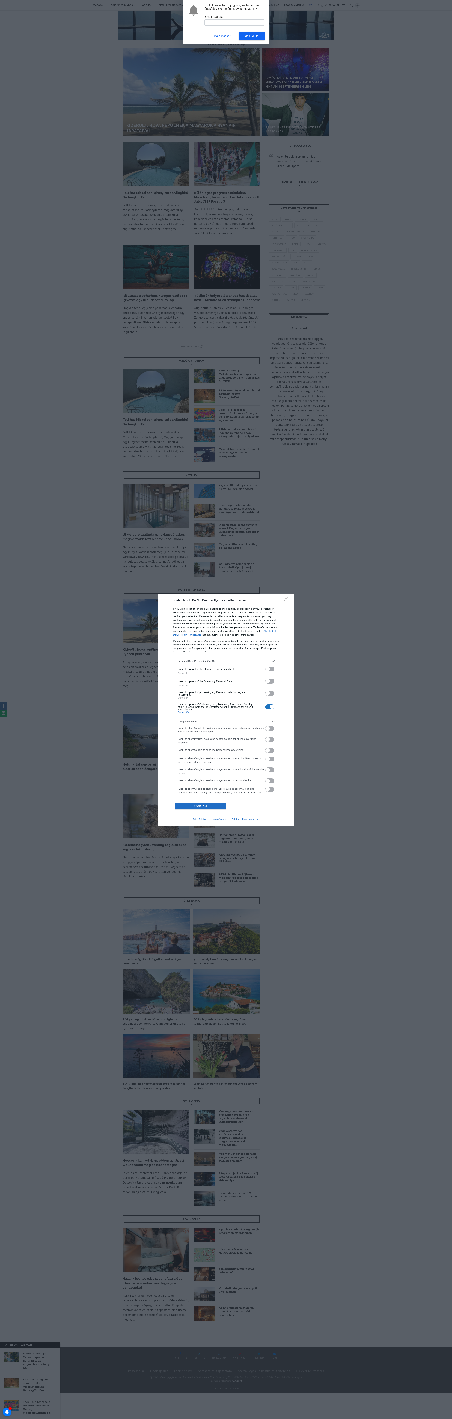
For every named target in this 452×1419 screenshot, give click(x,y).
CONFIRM (200, 806)
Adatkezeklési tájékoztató (246, 819)
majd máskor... (223, 35)
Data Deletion (199, 819)
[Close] (287, 600)
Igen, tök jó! (252, 35)
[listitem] (226, 661)
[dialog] (226, 710)
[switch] (269, 669)
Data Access (219, 819)
